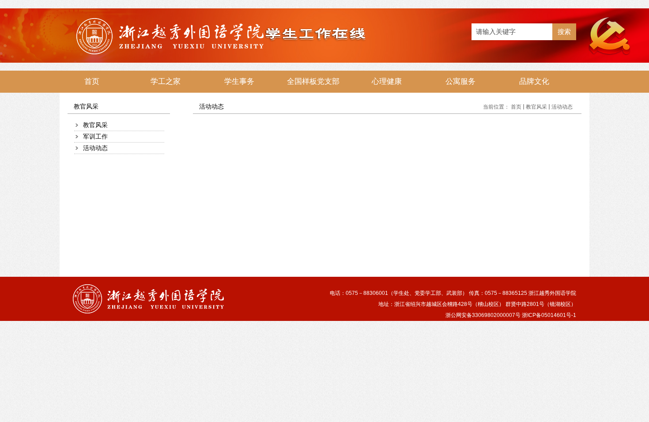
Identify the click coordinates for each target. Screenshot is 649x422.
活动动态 (95, 147)
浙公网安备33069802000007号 (483, 315)
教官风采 (95, 124)
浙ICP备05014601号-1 (549, 315)
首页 (516, 107)
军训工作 (95, 136)
